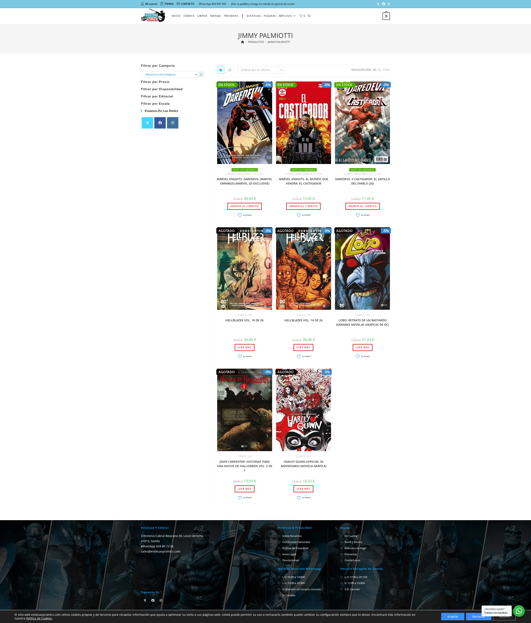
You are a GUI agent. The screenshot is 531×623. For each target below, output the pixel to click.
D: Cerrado (288, 595)
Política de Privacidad (295, 548)
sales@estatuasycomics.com (160, 551)
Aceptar (452, 616)
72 (379, 70)
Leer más (244, 347)
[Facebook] (160, 123)
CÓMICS (230, 174)
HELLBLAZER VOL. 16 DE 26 (303, 320)
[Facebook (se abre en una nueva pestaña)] (383, 4)
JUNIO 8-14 (309, 174)
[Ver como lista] (229, 69)
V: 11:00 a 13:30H (355, 583)
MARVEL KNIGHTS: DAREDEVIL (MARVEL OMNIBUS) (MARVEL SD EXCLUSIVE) (244, 181)
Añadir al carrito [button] (244, 206)
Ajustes (504, 616)
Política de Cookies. (39, 618)
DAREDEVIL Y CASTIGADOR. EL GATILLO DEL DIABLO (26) (362, 181)
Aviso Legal (289, 554)
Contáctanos (352, 560)
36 (374, 70)
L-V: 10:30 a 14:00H (293, 577)
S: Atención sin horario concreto (302, 589)
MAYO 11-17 (368, 174)
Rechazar (478, 616)
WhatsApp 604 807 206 (212, 4)
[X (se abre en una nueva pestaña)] (378, 4)
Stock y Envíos (353, 542)
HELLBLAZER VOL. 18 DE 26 (244, 320)
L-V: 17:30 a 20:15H (356, 577)
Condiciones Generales (296, 542)
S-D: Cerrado (352, 589)
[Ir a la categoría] (201, 74)
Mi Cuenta (351, 536)
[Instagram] (172, 123)
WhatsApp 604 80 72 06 (157, 546)
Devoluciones (290, 560)
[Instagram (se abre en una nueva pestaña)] (388, 4)
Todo (386, 70)
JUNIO (239, 174)
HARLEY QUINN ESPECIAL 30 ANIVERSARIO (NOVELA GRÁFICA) (303, 464)
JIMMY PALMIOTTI (279, 42)
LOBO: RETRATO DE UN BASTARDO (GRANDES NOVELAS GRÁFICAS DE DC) (362, 322)
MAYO (357, 174)
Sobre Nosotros (292, 536)
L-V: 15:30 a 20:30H (293, 583)
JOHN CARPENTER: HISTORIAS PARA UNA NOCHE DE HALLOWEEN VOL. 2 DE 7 (244, 466)
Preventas (351, 554)
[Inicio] (242, 42)
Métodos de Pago (355, 548)
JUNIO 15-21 (251, 174)
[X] (147, 123)
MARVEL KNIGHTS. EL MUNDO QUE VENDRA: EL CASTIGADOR (303, 181)
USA (261, 174)
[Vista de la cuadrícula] (220, 69)
